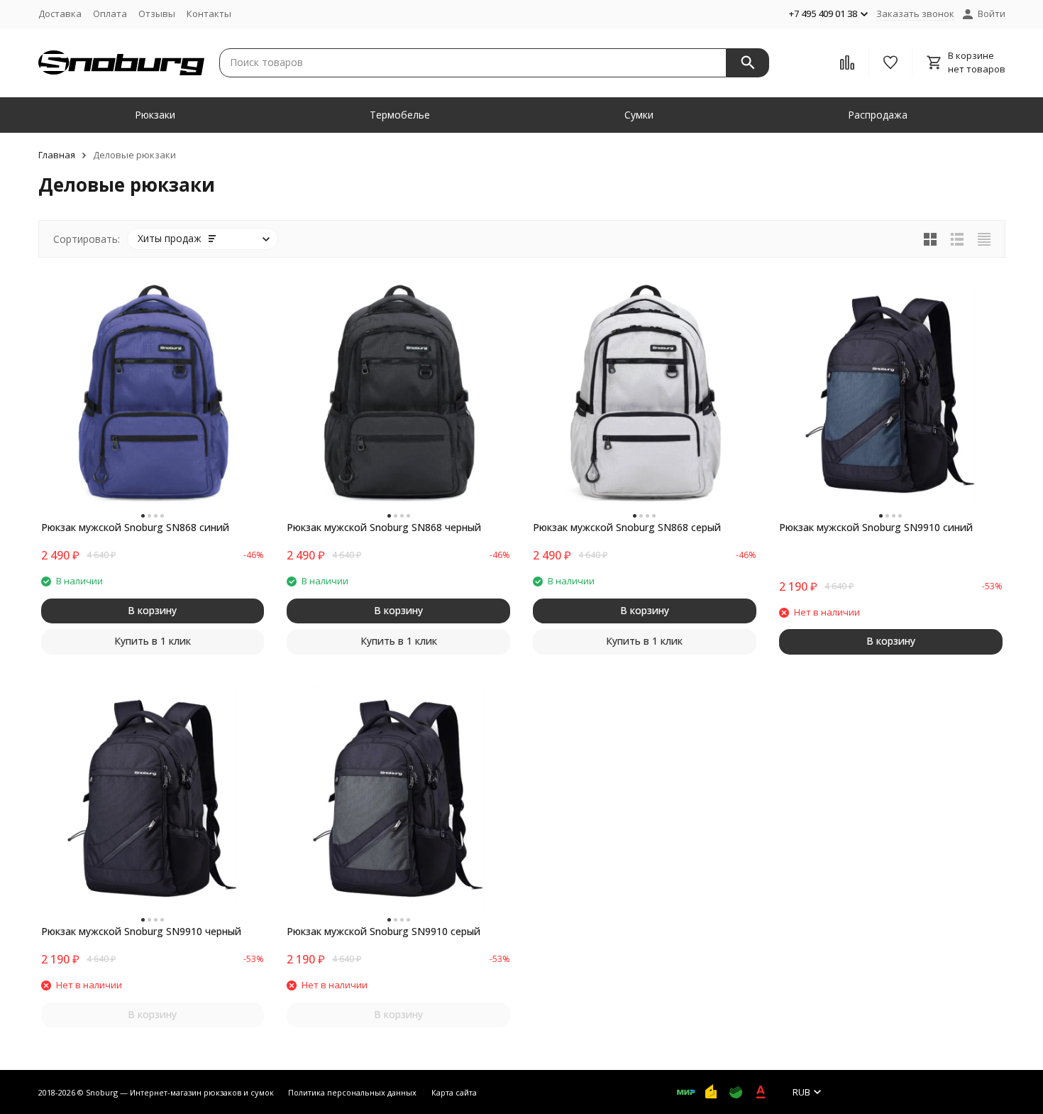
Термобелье (400, 114)
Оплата (110, 13)
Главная (56, 154)
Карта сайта (454, 1092)
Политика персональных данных (352, 1092)
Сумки (638, 114)
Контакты (209, 13)
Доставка (60, 13)
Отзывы (156, 13)
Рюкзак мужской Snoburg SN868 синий (135, 527)
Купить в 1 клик (152, 641)
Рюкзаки (155, 114)
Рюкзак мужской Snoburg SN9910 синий (876, 527)
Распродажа (877, 114)
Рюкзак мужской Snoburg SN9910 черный (141, 931)
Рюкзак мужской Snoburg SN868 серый (627, 527)
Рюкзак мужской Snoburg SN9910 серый (383, 931)
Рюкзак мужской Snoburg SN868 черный (384, 527)
